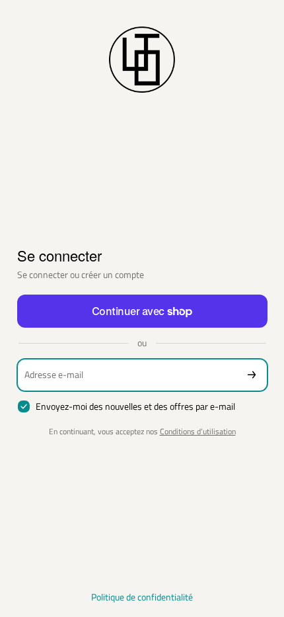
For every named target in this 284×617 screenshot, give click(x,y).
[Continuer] (251, 375)
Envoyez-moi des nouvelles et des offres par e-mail (135, 407)
